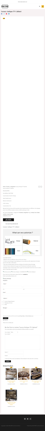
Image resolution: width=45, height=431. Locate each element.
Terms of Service (28, 315)
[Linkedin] (8, 13)
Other (6, 304)
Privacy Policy (22, 315)
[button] (39, 6)
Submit (5, 318)
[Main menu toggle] (42, 6)
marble (4, 214)
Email (4, 292)
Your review (7, 334)
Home (4, 186)
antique (32, 212)
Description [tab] (8, 223)
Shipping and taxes (8, 302)
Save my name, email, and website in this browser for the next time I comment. (22, 358)
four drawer (37, 212)
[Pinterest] (6, 13)
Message (5, 307)
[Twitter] (4, 13)
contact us (25, 274)
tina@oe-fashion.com (23, 1)
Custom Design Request (9, 301)
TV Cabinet (21, 212)
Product (8, 186)
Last (23, 289)
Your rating (7, 332)
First (3, 289)
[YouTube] (28, 419)
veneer (11, 214)
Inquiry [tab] (11, 223)
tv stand (8, 214)
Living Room (12, 186)
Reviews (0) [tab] (15, 223)
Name (6, 352)
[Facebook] (1, 13)
